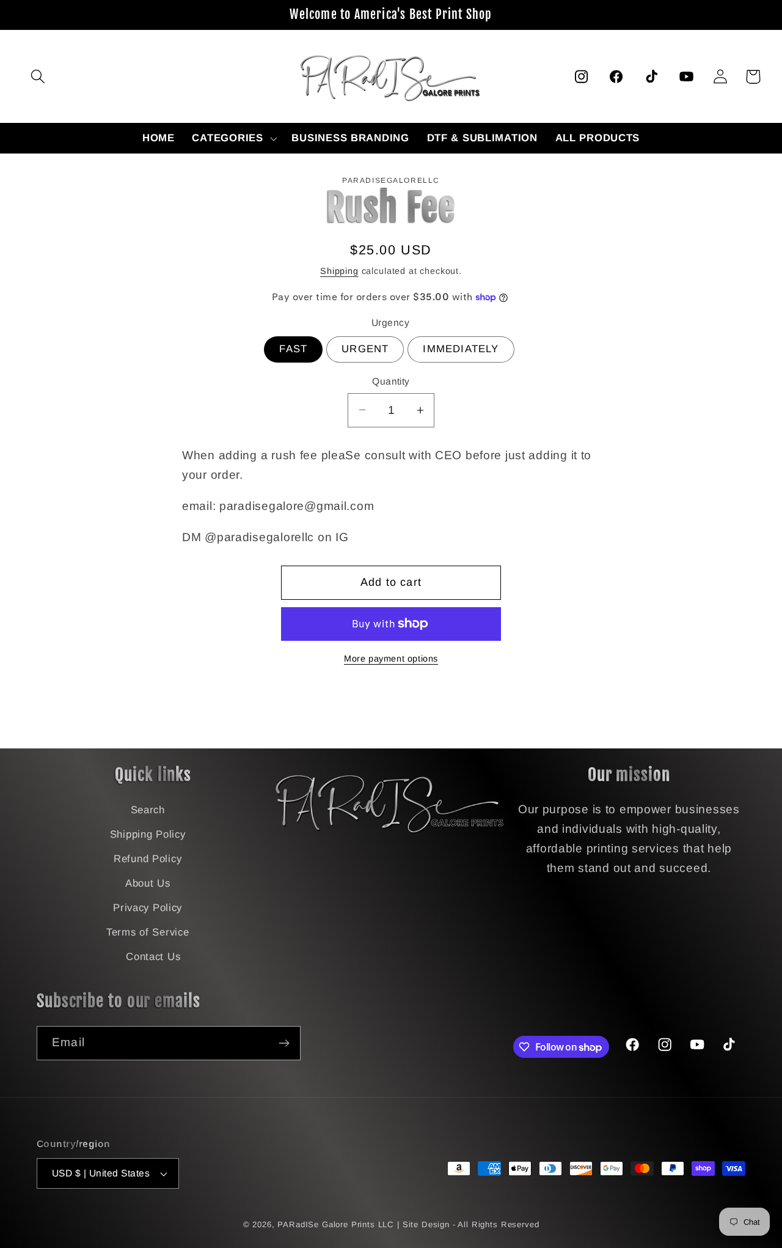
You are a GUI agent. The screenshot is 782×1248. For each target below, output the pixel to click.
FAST (293, 349)
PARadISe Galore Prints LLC (335, 1224)
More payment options (391, 658)
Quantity (391, 381)
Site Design (426, 1224)
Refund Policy (147, 859)
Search (148, 810)
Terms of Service (147, 932)
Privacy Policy (147, 908)
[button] (38, 77)
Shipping (339, 271)
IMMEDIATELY (461, 349)
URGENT (365, 349)
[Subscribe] (284, 1043)
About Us (147, 883)
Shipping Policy (148, 834)
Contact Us (153, 956)
